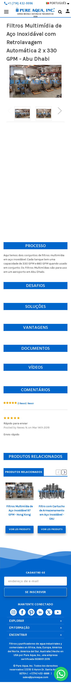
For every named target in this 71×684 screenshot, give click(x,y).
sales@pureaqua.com (35, 677)
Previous (9, 111)
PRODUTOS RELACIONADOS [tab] (23, 472)
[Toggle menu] (6, 11)
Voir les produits (19, 529)
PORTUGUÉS (59, 3)
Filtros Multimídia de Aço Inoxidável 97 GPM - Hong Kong (19, 510)
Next (60, 111)
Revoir (31, 403)
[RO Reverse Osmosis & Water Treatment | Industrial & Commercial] (35, 4)
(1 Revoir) (22, 403)
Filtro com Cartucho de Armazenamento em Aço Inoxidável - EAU (52, 512)
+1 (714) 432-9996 (39, 673)
